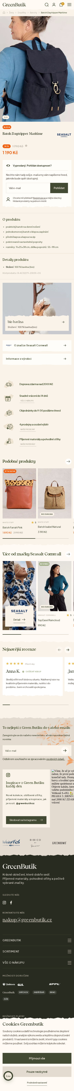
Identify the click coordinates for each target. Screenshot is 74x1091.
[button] (68, 649)
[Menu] (68, 4)
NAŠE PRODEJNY (27, 429)
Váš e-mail (10, 751)
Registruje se (39, 198)
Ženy (11, 12)
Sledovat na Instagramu (22, 819)
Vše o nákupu (27, 401)
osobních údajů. (55, 759)
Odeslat (65, 750)
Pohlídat (59, 188)
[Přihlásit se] (53, 4)
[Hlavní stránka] (14, 5)
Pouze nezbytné (37, 1071)
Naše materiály (27, 444)
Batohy (33, 12)
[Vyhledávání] (46, 4)
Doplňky (22, 12)
